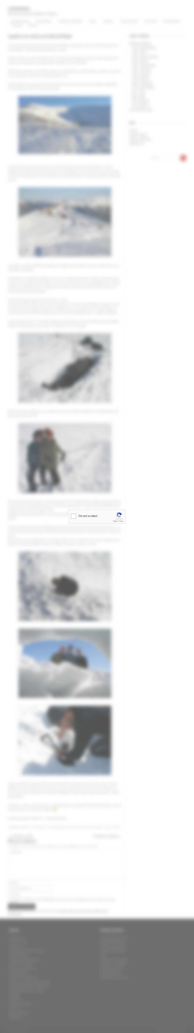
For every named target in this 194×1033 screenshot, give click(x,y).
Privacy (115, 521)
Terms (121, 521)
